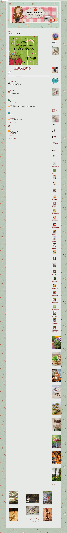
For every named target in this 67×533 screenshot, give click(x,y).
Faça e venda (32, 520)
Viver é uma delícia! (54, 268)
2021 (53, 125)
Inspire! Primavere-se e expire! (55, 309)
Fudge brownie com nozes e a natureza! (55, 227)
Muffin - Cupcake (35, 521)
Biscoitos (53, 99)
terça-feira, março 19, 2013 (13, 96)
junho (54, 138)
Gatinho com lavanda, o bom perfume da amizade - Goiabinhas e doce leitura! (55, 331)
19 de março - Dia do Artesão (55, 143)
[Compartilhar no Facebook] (19, 76)
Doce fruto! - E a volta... (54, 179)
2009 (53, 155)
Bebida (29, 519)
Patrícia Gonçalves (12, 81)
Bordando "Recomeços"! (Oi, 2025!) (55, 166)
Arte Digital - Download (38, 518)
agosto (54, 136)
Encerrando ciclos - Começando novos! (54, 241)
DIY (28, 520)
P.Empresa (39, 521)
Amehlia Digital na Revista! (55, 147)
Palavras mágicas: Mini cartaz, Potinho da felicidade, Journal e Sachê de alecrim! (55, 323)
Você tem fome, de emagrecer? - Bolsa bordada (55, 248)
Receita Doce (28, 522)
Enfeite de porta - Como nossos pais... (54, 206)
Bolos (53, 98)
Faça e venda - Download (54, 109)
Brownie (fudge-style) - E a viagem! (55, 288)
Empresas (53, 111)
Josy (10, 124)
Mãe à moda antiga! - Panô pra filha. (55, 302)
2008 (53, 156)
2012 (53, 151)
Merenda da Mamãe (54, 105)
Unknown (11, 105)
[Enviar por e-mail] (16, 76)
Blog (53, 97)
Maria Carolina (12, 98)
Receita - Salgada (54, 103)
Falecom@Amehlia (54, 110)
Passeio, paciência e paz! (55, 254)
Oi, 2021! (53, 173)
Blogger (40, 525)
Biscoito (31, 519)
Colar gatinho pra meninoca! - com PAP (55, 220)
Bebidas (53, 100)
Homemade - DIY (54, 106)
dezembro (54, 131)
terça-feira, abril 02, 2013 (13, 133)
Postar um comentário (11, 135)
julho (54, 137)
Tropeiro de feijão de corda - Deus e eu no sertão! (55, 316)
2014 (53, 129)
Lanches (53, 101)
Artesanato (27, 519)
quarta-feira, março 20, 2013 (13, 115)
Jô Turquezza (12, 111)
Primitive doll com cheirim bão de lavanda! (55, 295)
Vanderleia (11, 129)
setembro (54, 135)
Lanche (35, 520)
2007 (53, 157)
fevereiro (54, 149)
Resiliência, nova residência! (55, 145)
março (54, 142)
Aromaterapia (33, 518)
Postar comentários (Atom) (13, 138)
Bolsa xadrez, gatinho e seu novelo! (55, 281)
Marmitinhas (53, 104)
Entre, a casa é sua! (54, 234)
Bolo (36, 519)
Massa (40, 520)
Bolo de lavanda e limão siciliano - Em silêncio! (55, 275)
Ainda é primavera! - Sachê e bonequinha (55, 261)
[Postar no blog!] (17, 76)
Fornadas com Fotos (54, 107)
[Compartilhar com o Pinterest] (20, 76)
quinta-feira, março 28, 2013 (13, 122)
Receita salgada (33, 522)
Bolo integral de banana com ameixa (55, 213)
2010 (53, 154)
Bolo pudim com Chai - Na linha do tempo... (55, 186)
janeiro (54, 150)
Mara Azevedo (12, 90)
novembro (54, 132)
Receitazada (11, 118)
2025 (53, 124)
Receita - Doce (54, 102)
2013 (53, 130)
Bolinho (34, 519)
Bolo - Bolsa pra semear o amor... (55, 199)
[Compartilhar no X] (18, 76)
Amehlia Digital (28, 518)
